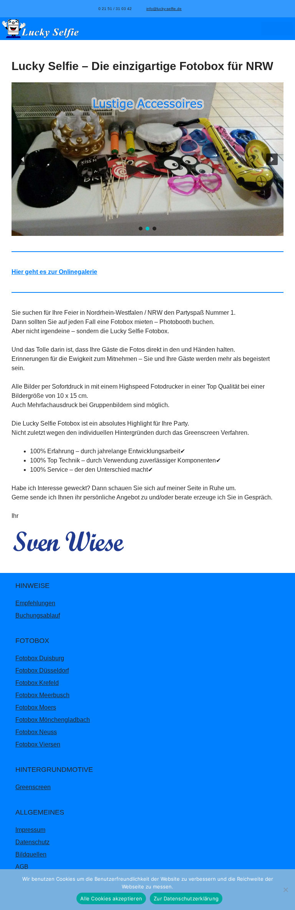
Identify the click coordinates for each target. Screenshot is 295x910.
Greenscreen (33, 787)
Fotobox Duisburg (39, 658)
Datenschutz (32, 842)
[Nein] (285, 889)
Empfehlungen (35, 603)
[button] (23, 159)
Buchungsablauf (37, 615)
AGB (21, 866)
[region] (147, 158)
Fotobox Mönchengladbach (52, 719)
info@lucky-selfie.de (164, 9)
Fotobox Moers (35, 707)
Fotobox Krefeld (37, 683)
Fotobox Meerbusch (42, 695)
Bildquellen (30, 854)
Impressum (30, 830)
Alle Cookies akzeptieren (111, 898)
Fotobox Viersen (37, 744)
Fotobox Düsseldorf (42, 670)
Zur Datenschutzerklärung (186, 898)
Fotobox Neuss (36, 732)
